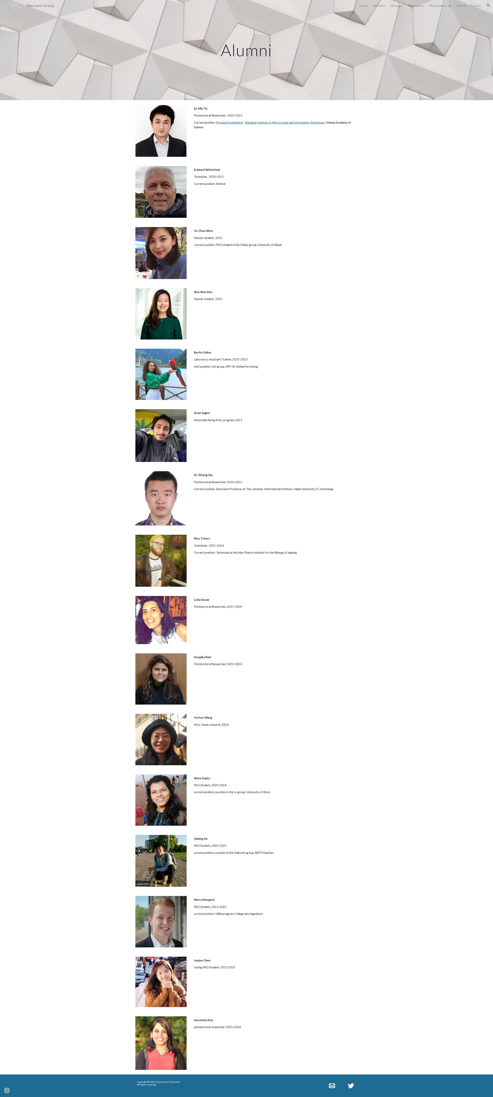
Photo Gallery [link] (438, 5)
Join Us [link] (461, 5)
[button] (488, 5)
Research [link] (397, 5)
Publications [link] (416, 5)
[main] (246, 50)
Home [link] (363, 5)
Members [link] (379, 5)
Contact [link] (476, 5)
